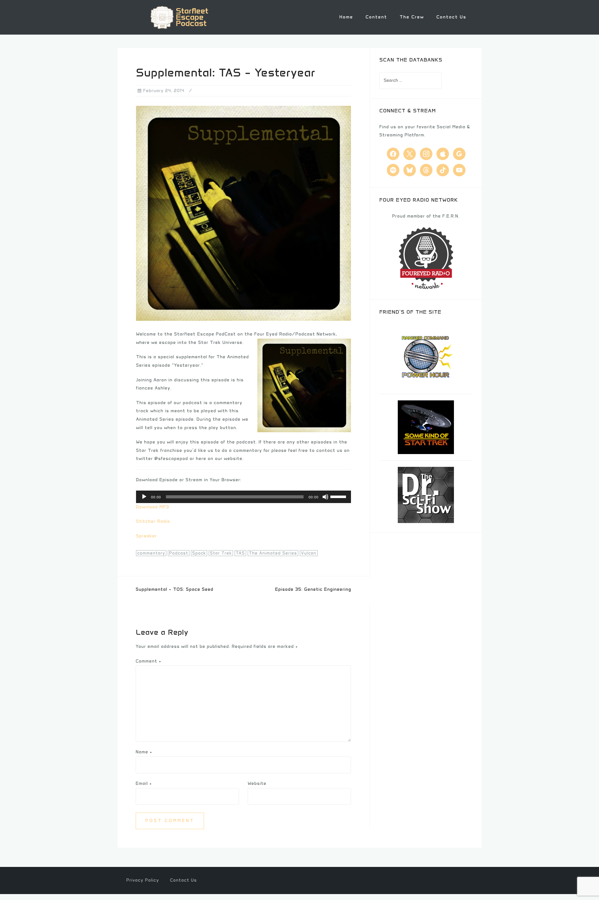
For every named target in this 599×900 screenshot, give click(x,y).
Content (376, 17)
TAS (240, 553)
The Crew (412, 17)
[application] (243, 497)
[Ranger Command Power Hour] (426, 355)
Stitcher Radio (153, 521)
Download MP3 (152, 507)
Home (346, 17)
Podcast (178, 553)
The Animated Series (273, 553)
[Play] (144, 497)
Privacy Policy (142, 880)
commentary (151, 553)
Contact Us (451, 17)
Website (257, 783)
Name (144, 752)
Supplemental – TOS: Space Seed (174, 589)
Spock (199, 553)
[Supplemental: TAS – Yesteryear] (243, 213)
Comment (148, 661)
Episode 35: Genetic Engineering (313, 589)
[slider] (339, 496)
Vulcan (308, 553)
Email (144, 783)
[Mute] (325, 497)
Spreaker (146, 536)
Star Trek (221, 553)
